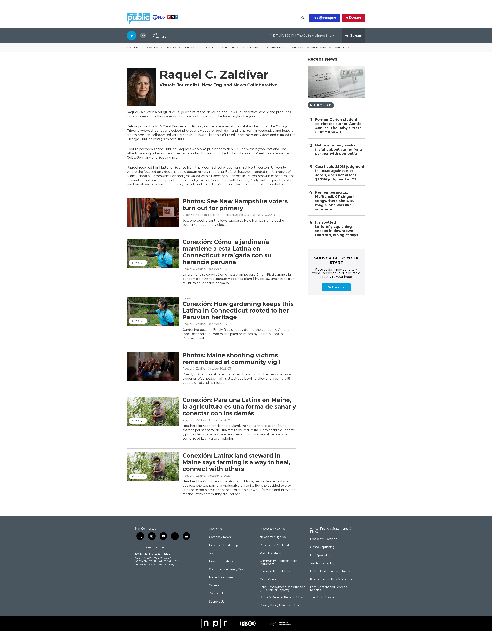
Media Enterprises (221, 577)
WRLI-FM (172, 561)
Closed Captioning (322, 547)
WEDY (167, 557)
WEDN (148, 557)
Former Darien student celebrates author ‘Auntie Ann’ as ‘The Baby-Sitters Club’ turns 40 (338, 126)
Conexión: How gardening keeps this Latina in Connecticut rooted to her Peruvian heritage (238, 310)
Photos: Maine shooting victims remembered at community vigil (232, 359)
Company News (220, 537)
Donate (355, 17)
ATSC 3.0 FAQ (166, 564)
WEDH (138, 557)
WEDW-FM (141, 561)
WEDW (157, 557)
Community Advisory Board (227, 569)
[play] (132, 35)
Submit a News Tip (272, 529)
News (187, 298)
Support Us (216, 601)
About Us (215, 529)
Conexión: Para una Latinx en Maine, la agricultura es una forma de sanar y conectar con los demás (239, 406)
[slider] (149, 35)
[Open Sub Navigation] (141, 47)
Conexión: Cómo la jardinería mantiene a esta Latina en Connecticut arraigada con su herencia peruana (227, 251)
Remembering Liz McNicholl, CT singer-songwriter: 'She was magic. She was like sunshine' (334, 200)
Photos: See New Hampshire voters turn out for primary (235, 205)
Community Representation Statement (279, 563)
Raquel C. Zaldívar (194, 269)
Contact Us (216, 593)
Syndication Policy (322, 563)
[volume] (143, 35)
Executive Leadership (223, 545)
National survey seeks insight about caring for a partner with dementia (338, 149)
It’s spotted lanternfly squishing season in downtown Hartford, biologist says (336, 228)
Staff (212, 553)
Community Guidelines (275, 571)
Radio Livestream (271, 553)
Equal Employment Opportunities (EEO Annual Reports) (282, 589)
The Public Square (322, 597)
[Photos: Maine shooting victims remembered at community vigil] (153, 366)
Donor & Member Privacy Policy (281, 597)
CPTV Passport (270, 579)
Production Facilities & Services (331, 579)
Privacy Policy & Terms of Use (279, 605)
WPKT (162, 561)
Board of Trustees (221, 561)
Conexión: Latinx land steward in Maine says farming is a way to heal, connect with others (236, 462)
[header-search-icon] (303, 18)
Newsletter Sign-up (273, 537)
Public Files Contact (145, 564)
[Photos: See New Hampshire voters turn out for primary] (153, 212)
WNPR (153, 561)
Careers (214, 585)
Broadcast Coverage (323, 539)
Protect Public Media (311, 47)
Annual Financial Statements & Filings (330, 530)
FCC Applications (321, 555)
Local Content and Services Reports (328, 589)
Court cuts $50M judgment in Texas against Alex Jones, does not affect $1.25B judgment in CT (339, 173)
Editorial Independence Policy (330, 571)
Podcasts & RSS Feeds (275, 545)
